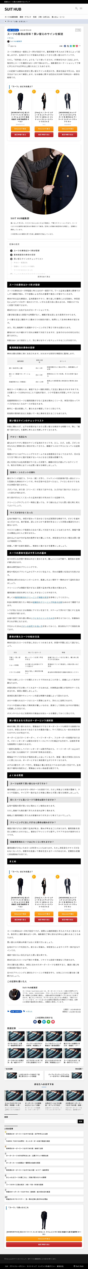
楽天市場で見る (20, 134)
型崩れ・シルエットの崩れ (24, 266)
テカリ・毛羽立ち (21, 262)
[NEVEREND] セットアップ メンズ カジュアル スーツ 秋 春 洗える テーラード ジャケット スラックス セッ (67, 117)
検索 (6, 1117)
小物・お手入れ (13, 30)
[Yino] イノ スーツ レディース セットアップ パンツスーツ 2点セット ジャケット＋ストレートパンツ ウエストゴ (44, 117)
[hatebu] (71, 46)
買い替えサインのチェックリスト (28, 258)
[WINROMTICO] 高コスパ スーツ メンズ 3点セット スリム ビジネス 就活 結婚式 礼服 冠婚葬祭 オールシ (20, 117)
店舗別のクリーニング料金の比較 (47, 602)
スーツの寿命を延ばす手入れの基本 (29, 274)
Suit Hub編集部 (16, 41)
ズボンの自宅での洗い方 (32, 626)
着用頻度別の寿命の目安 (24, 254)
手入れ (11, 38)
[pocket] (77, 46)
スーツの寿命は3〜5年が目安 (27, 250)
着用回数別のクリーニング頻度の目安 (31, 597)
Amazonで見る (20, 129)
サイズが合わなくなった (23, 270)
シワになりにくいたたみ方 (42, 618)
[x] (68, 46)
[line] (74, 46)
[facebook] (65, 46)
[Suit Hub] (13, 9)
